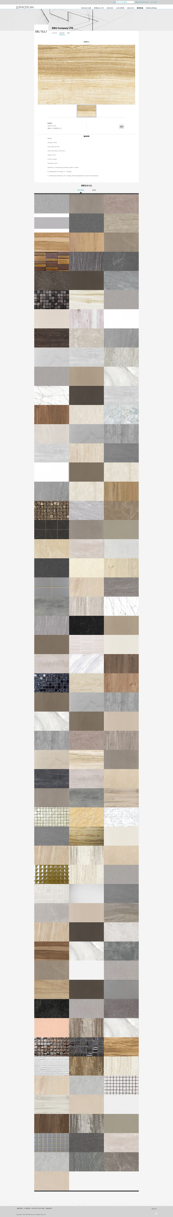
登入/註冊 (154, 2)
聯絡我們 (49, 1208)
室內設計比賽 (86, 8)
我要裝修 (140, 8)
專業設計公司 (99, 8)
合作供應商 (120, 8)
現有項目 (110, 8)
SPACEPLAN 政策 (38, 1208)
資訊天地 (130, 8)
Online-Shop (151, 8)
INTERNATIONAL (143, 2)
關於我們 (20, 1208)
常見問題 (27, 1208)
